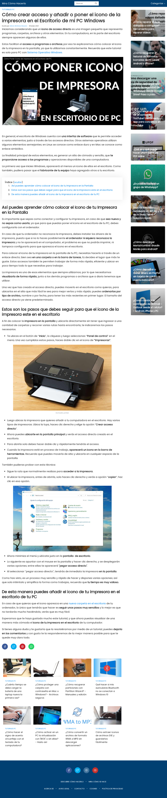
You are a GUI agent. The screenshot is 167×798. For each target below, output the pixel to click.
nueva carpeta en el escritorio (87, 603)
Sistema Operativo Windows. (45, 52)
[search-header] (95, 3)
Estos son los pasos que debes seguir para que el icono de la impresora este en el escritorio (62, 189)
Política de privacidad (112, 788)
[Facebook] (69, 770)
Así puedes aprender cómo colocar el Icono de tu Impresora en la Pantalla (52, 185)
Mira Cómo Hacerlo (14, 3)
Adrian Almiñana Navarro (18, 26)
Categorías (157, 3)
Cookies (93, 788)
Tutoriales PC (8, 9)
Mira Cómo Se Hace (97, 781)
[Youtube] (95, 770)
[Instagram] (86, 770)
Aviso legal (64, 788)
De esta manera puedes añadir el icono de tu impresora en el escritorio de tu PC (55, 194)
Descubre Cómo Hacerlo (72, 781)
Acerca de (49, 788)
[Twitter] (78, 770)
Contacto (79, 788)
